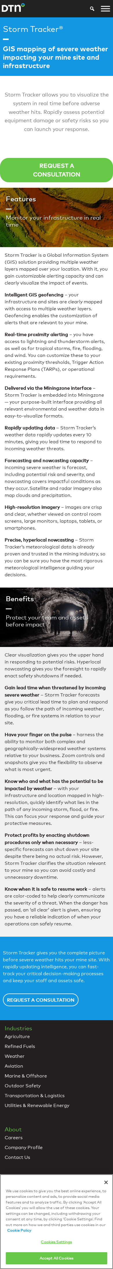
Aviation (14, 1066)
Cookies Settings (56, 1241)
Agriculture (17, 1036)
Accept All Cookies (56, 1258)
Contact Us (17, 1157)
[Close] (106, 1182)
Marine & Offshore (26, 1076)
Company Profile (24, 1147)
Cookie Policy (19, 1230)
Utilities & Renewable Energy (37, 1105)
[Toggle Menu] (105, 9)
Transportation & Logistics (35, 1095)
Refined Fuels (20, 1046)
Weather (15, 1056)
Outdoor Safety (23, 1086)
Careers (14, 1137)
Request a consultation (56, 170)
